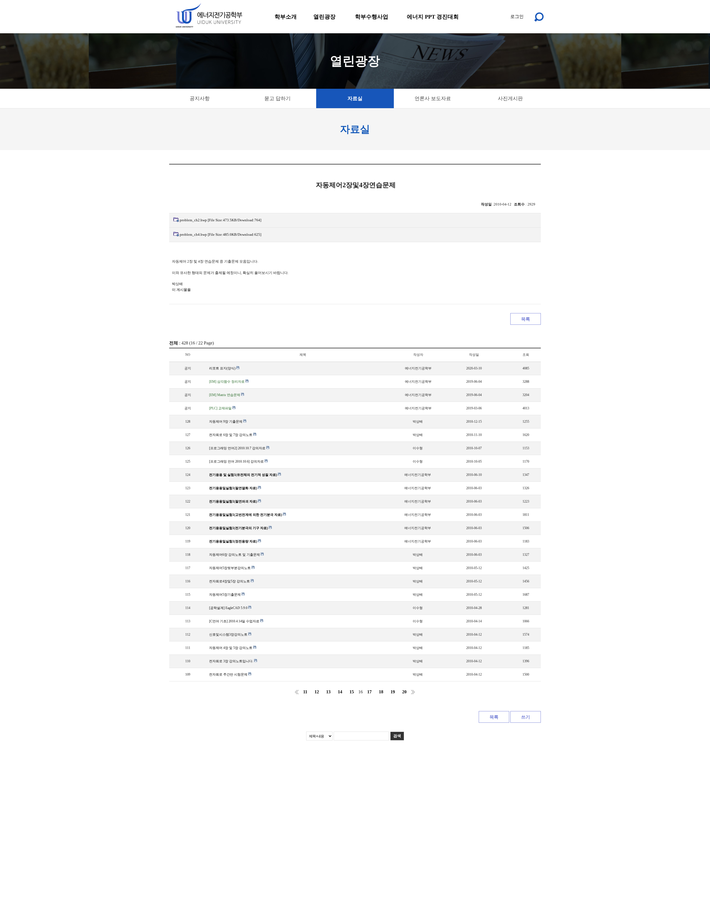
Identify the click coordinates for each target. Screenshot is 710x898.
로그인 (517, 16)
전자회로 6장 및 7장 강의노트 (231, 435)
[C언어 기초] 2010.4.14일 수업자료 (234, 621)
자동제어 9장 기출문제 (226, 421)
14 (340, 692)
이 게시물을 (181, 290)
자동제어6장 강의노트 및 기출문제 (235, 555)
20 (404, 692)
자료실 (355, 98)
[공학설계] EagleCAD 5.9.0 (228, 608)
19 (392, 692)
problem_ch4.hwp (220, 234)
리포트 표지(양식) (222, 368)
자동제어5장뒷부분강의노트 (230, 568)
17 (369, 692)
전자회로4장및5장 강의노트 (230, 581)
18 (381, 692)
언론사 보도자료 (433, 98)
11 (305, 692)
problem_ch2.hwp (220, 220)
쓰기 (525, 717)
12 (317, 692)
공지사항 (200, 98)
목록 (525, 319)
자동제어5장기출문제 (225, 595)
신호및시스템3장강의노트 (228, 634)
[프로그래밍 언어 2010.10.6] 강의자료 (237, 461)
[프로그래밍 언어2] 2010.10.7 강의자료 (237, 448)
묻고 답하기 (277, 98)
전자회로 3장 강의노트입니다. (231, 661)
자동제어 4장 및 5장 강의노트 (231, 648)
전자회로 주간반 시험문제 (228, 674)
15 (351, 692)
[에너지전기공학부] (209, 15)
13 (328, 692)
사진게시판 (510, 98)
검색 (397, 736)
